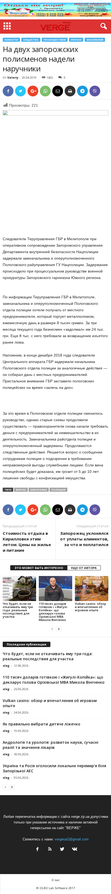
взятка (21, 489)
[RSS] (50, 850)
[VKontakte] (74, 850)
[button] (103, 26)
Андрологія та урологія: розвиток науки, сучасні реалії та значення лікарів (50, 745)
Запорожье (38, 489)
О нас (55, 880)
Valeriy (12, 77)
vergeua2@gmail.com (72, 839)
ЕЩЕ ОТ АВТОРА (84, 568)
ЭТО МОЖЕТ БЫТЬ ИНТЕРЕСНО (39, 568)
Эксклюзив (94, 39)
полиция (58, 489)
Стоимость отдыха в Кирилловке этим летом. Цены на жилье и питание (27, 541)
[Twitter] (62, 850)
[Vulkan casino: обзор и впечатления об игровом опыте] (91, 588)
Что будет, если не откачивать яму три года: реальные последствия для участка (18, 610)
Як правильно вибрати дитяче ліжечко (41, 724)
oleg (6, 665)
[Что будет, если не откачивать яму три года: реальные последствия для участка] (19, 588)
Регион (76, 39)
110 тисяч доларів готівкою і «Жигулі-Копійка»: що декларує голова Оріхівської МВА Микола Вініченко (53, 612)
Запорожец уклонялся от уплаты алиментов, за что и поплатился (84, 538)
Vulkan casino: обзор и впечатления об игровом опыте (90, 607)
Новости (11, 39)
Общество (31, 39)
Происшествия (55, 39)
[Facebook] (37, 850)
